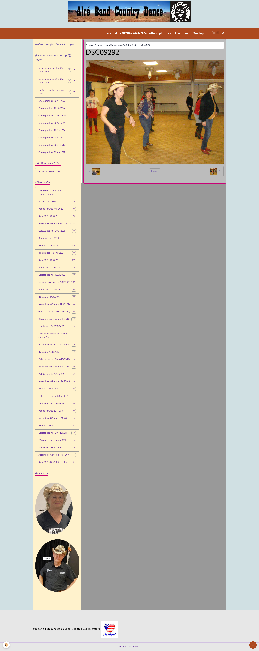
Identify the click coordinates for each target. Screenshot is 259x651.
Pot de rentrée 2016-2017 (56, 448)
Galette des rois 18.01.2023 (56, 275)
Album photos (159, 33)
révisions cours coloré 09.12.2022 (56, 282)
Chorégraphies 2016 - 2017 (51, 152)
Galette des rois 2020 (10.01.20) (121, 45)
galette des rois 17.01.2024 (56, 253)
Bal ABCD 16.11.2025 (56, 216)
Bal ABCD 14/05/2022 (56, 297)
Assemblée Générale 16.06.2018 (56, 381)
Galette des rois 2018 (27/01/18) (56, 396)
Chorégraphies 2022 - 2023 (52, 116)
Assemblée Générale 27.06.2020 (56, 304)
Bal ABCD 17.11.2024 (56, 246)
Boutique (199, 33)
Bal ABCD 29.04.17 (56, 426)
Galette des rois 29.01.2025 (56, 231)
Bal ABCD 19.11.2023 (56, 260)
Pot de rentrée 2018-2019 (56, 374)
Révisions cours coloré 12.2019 (56, 319)
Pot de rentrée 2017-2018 (56, 411)
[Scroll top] (253, 645)
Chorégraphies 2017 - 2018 (51, 145)
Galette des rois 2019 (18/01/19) (56, 359)
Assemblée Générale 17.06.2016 (56, 455)
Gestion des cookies (129, 647)
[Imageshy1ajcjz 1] (109, 629)
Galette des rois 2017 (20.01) (56, 433)
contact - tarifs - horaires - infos (52, 92)
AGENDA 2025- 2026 (133, 33)
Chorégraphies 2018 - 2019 (51, 138)
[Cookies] (6, 644)
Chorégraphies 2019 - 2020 (52, 130)
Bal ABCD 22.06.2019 (56, 352)
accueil (112, 33)
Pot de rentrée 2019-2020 (56, 326)
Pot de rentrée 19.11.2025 (56, 209)
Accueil (90, 45)
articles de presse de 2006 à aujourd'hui (56, 336)
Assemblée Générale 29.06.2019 (56, 345)
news (99, 45)
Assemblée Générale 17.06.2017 (56, 418)
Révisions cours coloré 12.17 (56, 403)
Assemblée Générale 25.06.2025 (56, 223)
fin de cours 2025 (56, 201)
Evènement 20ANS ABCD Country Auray (56, 193)
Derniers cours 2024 (56, 238)
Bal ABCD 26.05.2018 (56, 389)
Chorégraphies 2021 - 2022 (51, 101)
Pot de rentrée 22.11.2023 (56, 268)
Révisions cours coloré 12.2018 (56, 367)
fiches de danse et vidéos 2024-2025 (51, 81)
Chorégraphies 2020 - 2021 (52, 123)
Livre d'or (181, 33)
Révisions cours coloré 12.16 (56, 440)
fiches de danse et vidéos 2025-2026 (51, 70)
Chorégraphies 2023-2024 (51, 108)
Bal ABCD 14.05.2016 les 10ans (56, 462)
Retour (154, 171)
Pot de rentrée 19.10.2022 (56, 290)
